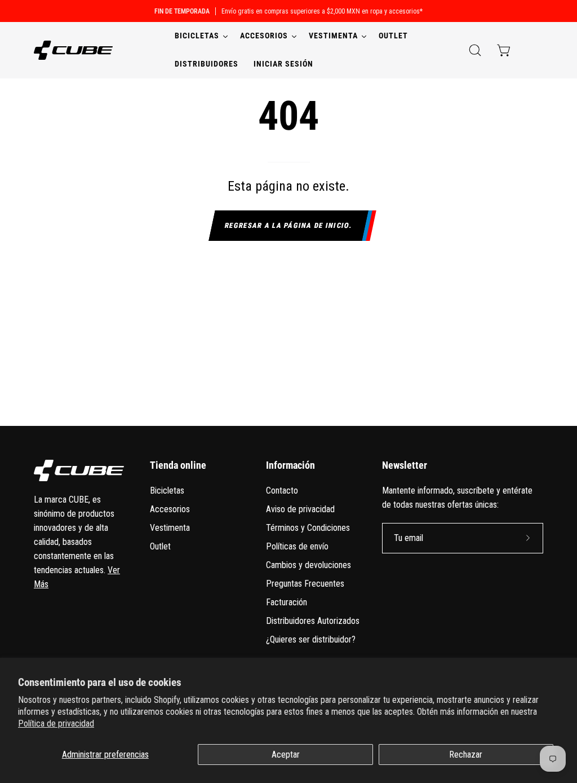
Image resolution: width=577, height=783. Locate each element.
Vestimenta (170, 527)
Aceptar (286, 754)
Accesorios (170, 509)
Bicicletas (167, 490)
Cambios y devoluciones (308, 565)
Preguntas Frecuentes (305, 583)
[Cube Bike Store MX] (73, 50)
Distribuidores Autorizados (312, 620)
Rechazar (465, 754)
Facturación (286, 602)
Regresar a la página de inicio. (288, 225)
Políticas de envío (297, 546)
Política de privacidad (56, 723)
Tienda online (178, 465)
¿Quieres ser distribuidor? (311, 639)
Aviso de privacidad (300, 509)
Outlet (160, 546)
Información (290, 465)
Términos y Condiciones (308, 527)
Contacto (282, 490)
